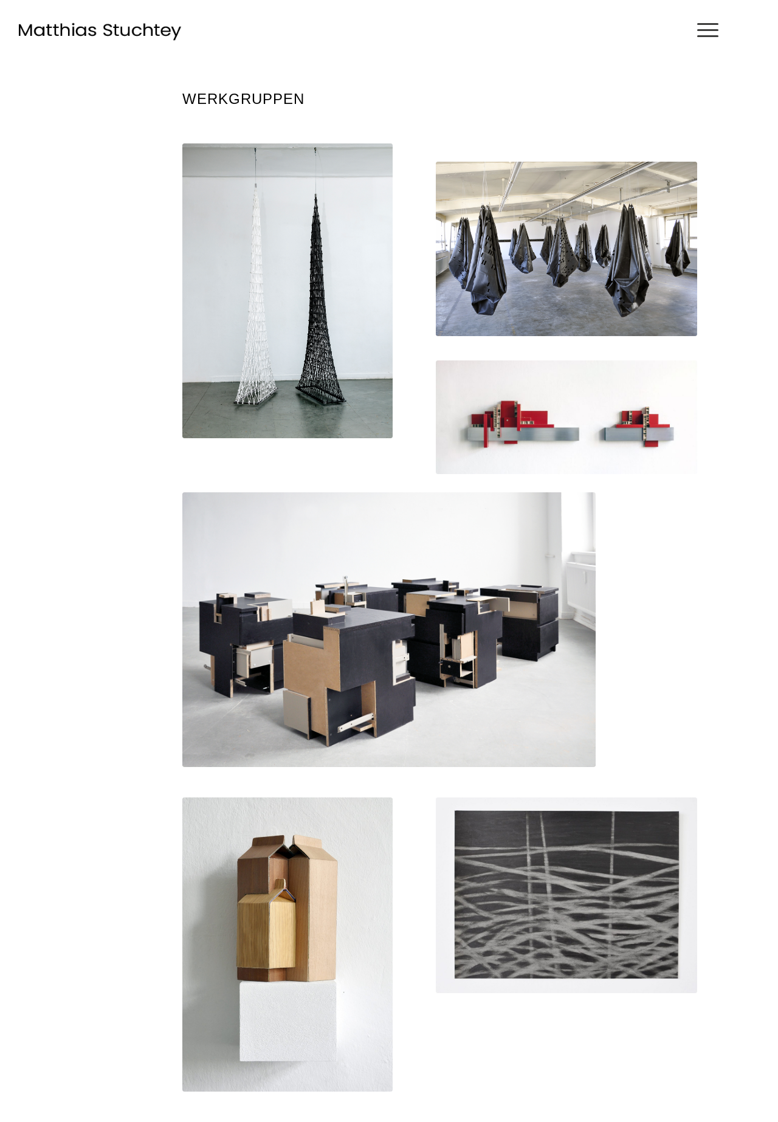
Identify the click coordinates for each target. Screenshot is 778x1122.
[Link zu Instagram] (753, 30)
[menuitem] (703, 30)
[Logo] (100, 30)
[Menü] (703, 30)
